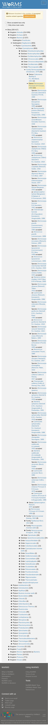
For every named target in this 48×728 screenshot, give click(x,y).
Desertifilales (29, 553)
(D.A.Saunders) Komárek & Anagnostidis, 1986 (38, 214)
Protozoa (20, 657)
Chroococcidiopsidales (36, 61)
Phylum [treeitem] (25, 45)
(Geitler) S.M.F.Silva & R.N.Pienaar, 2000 (39, 279)
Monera (19, 652)
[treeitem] (36, 70)
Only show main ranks (16, 25)
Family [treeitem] (34, 517)
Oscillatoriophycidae (35, 56)
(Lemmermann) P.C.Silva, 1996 (39, 250)
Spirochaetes (23, 630)
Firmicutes (22, 612)
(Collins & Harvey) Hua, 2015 (38, 383)
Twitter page (9, 700)
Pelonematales (30, 569)
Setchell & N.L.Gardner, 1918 (39, 322)
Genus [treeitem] (35, 77)
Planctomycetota (24, 625)
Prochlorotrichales (31, 572)
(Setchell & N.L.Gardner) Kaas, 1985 (39, 313)
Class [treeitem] (27, 48)
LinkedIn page (10, 705)
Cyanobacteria (26, 45)
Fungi (19, 649)
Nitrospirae (22, 620)
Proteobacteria (23, 628)
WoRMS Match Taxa (33, 685)
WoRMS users (7, 681)
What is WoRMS (7, 672)
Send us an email (11, 698)
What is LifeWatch (8, 674)
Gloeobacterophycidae (36, 51)
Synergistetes (23, 633)
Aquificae (21, 590)
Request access (31, 676)
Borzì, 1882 (37, 473)
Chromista (20, 646)
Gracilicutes (26, 40)
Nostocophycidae (34, 53)
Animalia (20, 32)
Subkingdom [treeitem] (21, 40)
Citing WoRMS (31, 672)
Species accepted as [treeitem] (39, 107)
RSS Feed (8, 703)
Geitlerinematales (31, 556)
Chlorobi (21, 598)
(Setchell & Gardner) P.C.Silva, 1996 (39, 131)
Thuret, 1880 (38, 351)
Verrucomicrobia (24, 644)
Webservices (30, 689)
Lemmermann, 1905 (39, 259)
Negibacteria (26, 43)
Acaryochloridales (31, 540)
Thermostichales (31, 580)
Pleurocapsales (33, 67)
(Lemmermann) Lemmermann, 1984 (39, 225)
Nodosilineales (30, 564)
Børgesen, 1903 (39, 187)
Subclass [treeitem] (32, 51)
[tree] (24, 344)
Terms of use (30, 674)
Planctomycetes (24, 622)
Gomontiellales (30, 558)
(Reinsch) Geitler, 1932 (39, 167)
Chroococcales (33, 59)
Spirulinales (32, 535)
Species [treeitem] (39, 94)
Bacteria (20, 38)
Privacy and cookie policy (39, 723)
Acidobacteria (23, 585)
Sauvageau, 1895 (39, 437)
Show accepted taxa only (16, 23)
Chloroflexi (22, 601)
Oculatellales (29, 566)
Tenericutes (22, 636)
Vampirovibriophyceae (30, 582)
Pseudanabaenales (32, 574)
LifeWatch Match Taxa (33, 687)
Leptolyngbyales (31, 561)
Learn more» (44, 715)
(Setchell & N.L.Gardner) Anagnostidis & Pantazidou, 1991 (38, 406)
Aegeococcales (30, 543)
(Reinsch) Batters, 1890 (39, 336)
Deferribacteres (23, 604)
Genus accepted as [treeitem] (37, 508)
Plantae (19, 654)
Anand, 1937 (39, 180)
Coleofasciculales (31, 546)
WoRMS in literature (9, 683)
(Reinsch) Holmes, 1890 (39, 241)
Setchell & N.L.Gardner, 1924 (39, 266)
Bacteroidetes (23, 596)
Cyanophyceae (27, 48)
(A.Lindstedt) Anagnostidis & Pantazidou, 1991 (38, 455)
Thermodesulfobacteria (26, 638)
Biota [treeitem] (12, 30)
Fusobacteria (23, 614)
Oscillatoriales (33, 64)
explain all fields (29, 16)
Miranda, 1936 (39, 304)
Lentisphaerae (23, 617)
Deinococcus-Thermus (26, 606)
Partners (5, 678)
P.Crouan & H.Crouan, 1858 (36, 86)
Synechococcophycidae (36, 538)
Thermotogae (23, 641)
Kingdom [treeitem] (20, 32)
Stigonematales (30, 577)
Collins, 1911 (39, 480)
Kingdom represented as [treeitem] (25, 652)
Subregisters (6, 676)
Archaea (20, 35)
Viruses (19, 660)
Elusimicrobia (23, 609)
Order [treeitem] (33, 59)
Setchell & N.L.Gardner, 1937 (39, 358)
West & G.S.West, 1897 (39, 173)
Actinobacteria (23, 588)
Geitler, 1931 (39, 273)
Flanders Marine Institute (38, 720)
